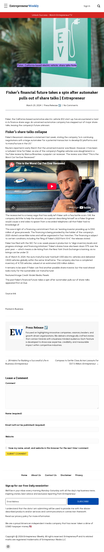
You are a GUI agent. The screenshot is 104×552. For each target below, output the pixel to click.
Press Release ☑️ (52, 105)
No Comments (71, 105)
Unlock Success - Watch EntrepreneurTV (52, 15)
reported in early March (25, 148)
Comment (10, 383)
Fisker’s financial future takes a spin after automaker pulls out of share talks (52, 279)
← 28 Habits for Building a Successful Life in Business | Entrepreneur (27, 362)
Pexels (46, 275)
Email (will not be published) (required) (25, 425)
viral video (25, 221)
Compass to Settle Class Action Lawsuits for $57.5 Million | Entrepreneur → (77, 362)
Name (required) (13, 413)
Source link (10, 293)
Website (9, 436)
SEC (31, 243)
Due (25, 283)
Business (19, 309)
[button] (6, 6)
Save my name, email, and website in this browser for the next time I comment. (48, 448)
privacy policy (21, 516)
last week (51, 137)
